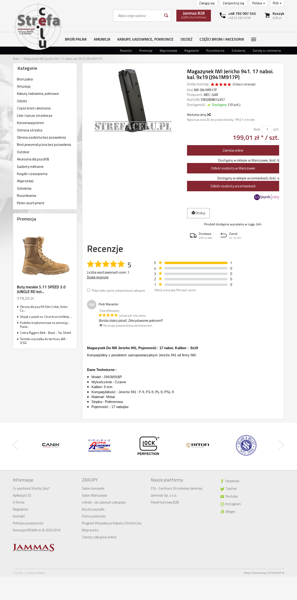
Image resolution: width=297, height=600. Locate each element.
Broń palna (76, 39)
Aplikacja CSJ (22, 495)
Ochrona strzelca (29, 130)
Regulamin (191, 50)
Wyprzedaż (25, 181)
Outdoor (23, 152)
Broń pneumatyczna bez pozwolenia (44, 144)
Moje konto (90, 530)
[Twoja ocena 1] (212, 84)
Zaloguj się (207, 3)
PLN (276, 3)
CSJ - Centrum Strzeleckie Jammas (177, 488)
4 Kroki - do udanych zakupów (104, 502)
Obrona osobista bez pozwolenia (41, 137)
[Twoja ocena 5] (229, 84)
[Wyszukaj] (166, 16)
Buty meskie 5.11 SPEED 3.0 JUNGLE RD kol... (41, 289)
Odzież (187, 39)
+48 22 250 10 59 (239, 18)
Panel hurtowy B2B (165, 502)
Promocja (26, 218)
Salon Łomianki (93, 488)
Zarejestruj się (233, 3)
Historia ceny (197, 114)
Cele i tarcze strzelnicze (34, 115)
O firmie (19, 502)
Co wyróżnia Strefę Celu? (31, 488)
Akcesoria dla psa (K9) (33, 159)
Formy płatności (94, 516)
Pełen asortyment (31, 203)
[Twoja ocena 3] (221, 84)
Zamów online (233, 150)
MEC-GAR (211, 94)
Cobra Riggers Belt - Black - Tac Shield (45, 332)
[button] (202, 235)
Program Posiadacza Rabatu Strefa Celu (112, 523)
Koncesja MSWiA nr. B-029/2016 (36, 530)
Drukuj (200, 213)
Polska (257, 3)
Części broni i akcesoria (222, 39)
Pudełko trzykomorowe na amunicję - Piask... (45, 324)
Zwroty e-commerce (266, 50)
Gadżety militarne (30, 166)
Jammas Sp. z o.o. (164, 495)
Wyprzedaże (168, 50)
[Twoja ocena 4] (225, 84)
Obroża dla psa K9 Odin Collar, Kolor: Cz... (44, 308)
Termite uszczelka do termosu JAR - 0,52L (44, 341)
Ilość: (257, 129)
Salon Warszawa (94, 495)
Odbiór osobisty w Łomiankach (233, 186)
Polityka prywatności (28, 523)
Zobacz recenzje (244, 84)
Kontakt (19, 516)
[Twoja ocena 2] (217, 84)
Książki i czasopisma (32, 173)
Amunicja (102, 39)
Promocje (145, 50)
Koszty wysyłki (93, 509)
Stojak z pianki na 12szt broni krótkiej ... (46, 316)
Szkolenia (238, 50)
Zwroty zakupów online (99, 537)
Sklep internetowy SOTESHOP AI (264, 573)
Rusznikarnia (215, 50)
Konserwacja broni (30, 122)
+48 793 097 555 (242, 13)
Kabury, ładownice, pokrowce (145, 39)
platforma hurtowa (193, 14)
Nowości (126, 50)
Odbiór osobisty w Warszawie (233, 168)
